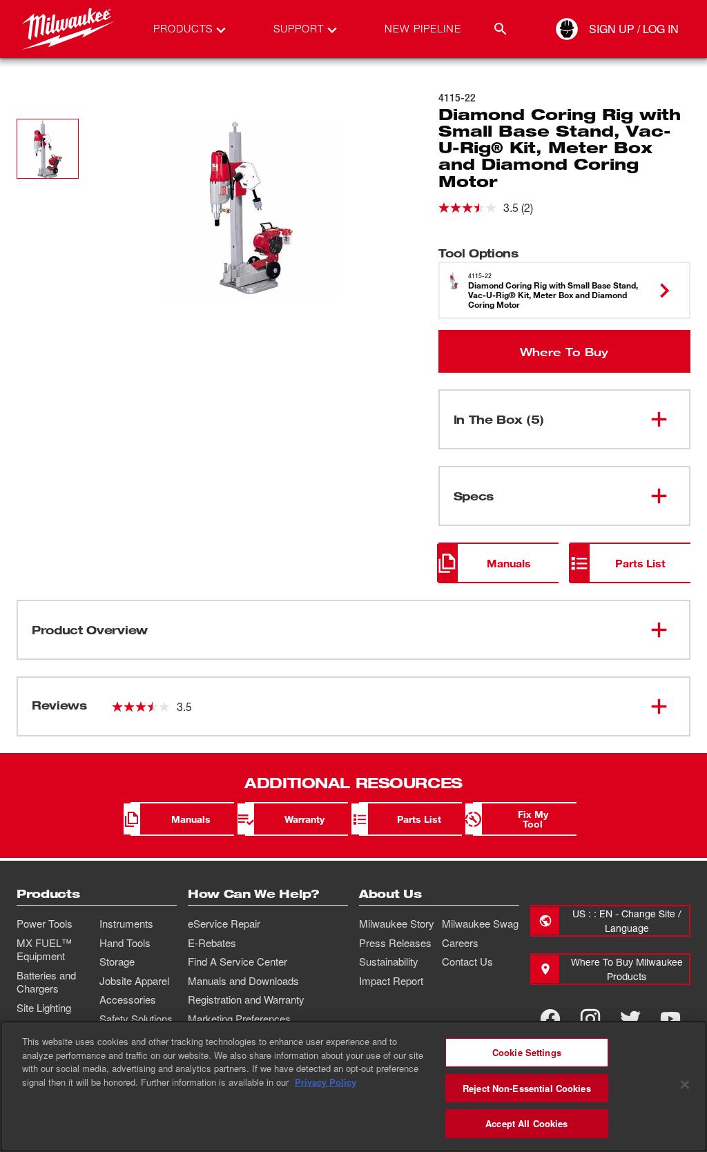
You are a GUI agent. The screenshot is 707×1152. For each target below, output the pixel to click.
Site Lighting (44, 1008)
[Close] (685, 1085)
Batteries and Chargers (46, 982)
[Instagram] (590, 1019)
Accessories (127, 999)
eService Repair (224, 923)
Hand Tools (125, 943)
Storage (117, 961)
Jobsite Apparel (134, 981)
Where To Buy (564, 351)
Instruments (126, 923)
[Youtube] (670, 1019)
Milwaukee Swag (480, 923)
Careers (460, 943)
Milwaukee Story (396, 923)
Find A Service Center (237, 961)
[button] (48, 149)
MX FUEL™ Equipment (44, 950)
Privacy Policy (325, 1081)
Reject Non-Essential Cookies (527, 1088)
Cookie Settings (526, 1052)
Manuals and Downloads (243, 981)
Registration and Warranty (246, 999)
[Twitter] (630, 1019)
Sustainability (388, 961)
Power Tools (44, 923)
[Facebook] (550, 1019)
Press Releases (395, 943)
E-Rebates (212, 943)
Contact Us (467, 961)
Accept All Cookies (526, 1123)
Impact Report (391, 981)
